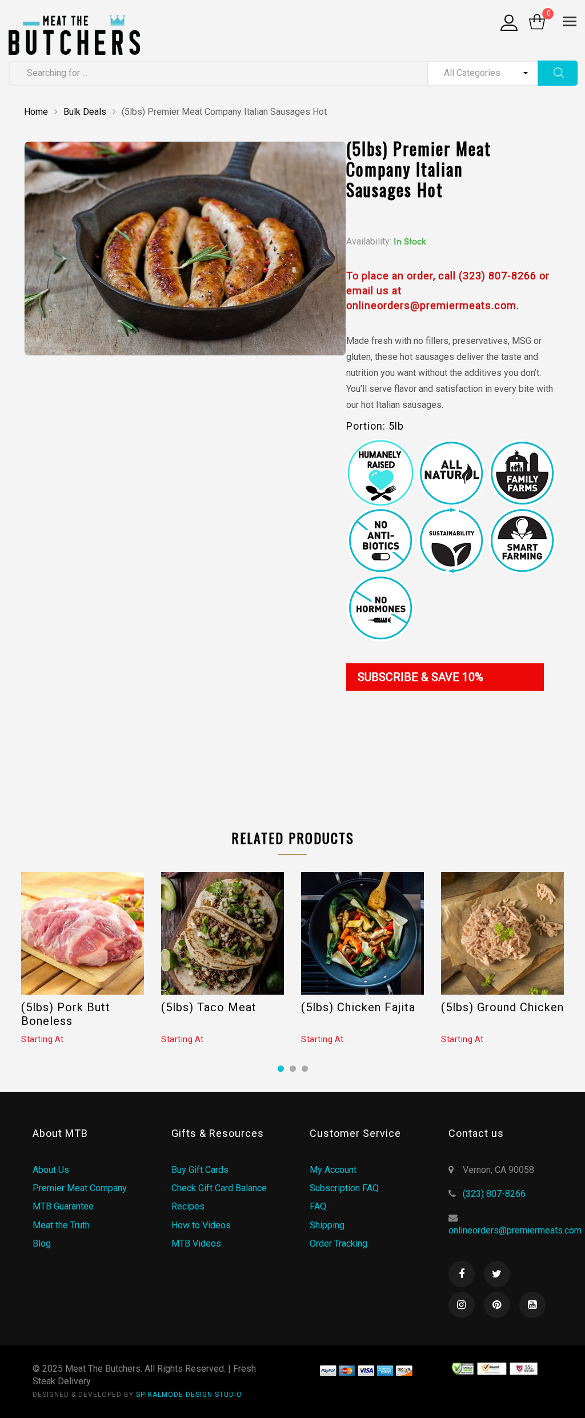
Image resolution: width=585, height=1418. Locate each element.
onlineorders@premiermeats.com (515, 1230)
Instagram (461, 1305)
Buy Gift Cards (200, 1169)
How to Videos (201, 1225)
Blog (42, 1243)
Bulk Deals (84, 111)
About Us (51, 1169)
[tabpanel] (82, 959)
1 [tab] (281, 1068)
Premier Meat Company (80, 1188)
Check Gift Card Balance (219, 1188)
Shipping (327, 1225)
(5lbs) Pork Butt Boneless (65, 1014)
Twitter (497, 1274)
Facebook (461, 1274)
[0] (537, 22)
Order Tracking (338, 1243)
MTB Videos (196, 1243)
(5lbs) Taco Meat (209, 1007)
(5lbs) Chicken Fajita (358, 1007)
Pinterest (497, 1305)
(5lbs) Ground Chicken (502, 1007)
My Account (333, 1169)
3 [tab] (305, 1068)
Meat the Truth (61, 1225)
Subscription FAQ (344, 1188)
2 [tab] (293, 1068)
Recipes (188, 1206)
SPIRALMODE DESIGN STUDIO (189, 1395)
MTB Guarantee (63, 1206)
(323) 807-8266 (494, 1193)
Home (36, 111)
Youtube (532, 1305)
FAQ (318, 1206)
